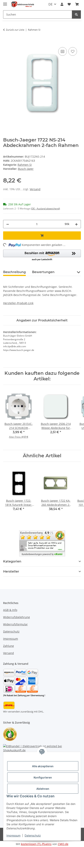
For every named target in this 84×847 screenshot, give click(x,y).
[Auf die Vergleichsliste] (62, 51)
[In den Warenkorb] (6, 42)
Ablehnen (42, 788)
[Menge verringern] (7, 224)
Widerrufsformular (15, 624)
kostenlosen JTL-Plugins (36, 844)
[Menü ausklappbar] (5, 2)
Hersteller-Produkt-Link (18, 303)
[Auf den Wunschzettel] (72, 51)
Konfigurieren (43, 777)
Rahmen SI (25, 165)
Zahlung (8, 646)
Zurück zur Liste (15, 29)
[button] (61, 4)
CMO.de (63, 844)
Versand (35, 189)
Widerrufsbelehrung (16, 617)
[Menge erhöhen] (76, 224)
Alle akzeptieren (43, 766)
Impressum (13, 835)
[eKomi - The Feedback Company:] (10, 734)
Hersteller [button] (11, 571)
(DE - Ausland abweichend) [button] (45, 208)
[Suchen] (76, 14)
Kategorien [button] (12, 561)
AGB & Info (10, 610)
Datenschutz (33, 835)
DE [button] (50, 4)
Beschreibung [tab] (14, 272)
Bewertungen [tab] (43, 272)
